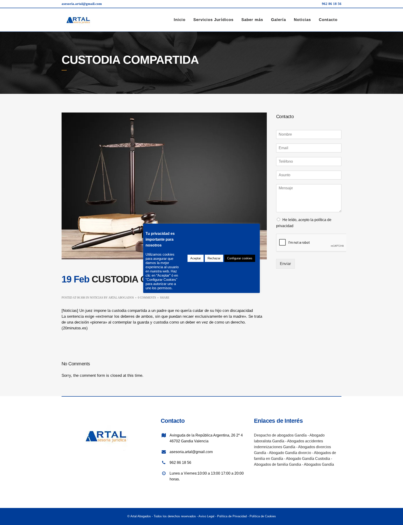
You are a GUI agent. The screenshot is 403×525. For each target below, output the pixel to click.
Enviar (285, 263)
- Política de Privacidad (230, 516)
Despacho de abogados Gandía (280, 435)
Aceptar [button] (195, 258)
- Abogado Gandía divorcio (288, 453)
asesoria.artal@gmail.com (82, 4)
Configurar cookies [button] (239, 258)
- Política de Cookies (261, 516)
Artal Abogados (121, 297)
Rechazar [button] (214, 258)
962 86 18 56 (331, 4)
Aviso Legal (206, 516)
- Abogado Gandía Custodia (306, 459)
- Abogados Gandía (318, 464)
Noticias (96, 297)
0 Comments (147, 297)
